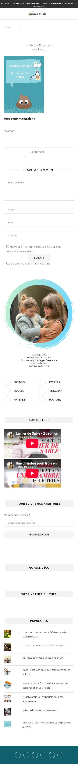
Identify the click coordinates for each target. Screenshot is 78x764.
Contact (70, 3)
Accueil (5, 3)
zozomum (45, 45)
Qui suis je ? (18, 3)
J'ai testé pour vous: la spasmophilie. (43, 657)
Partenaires (34, 3)
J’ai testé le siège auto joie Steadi (40, 710)
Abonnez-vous (39, 534)
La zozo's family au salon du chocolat (43, 645)
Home (7, 27)
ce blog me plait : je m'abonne (29, 263)
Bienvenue (39, 6)
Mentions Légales (53, 3)
